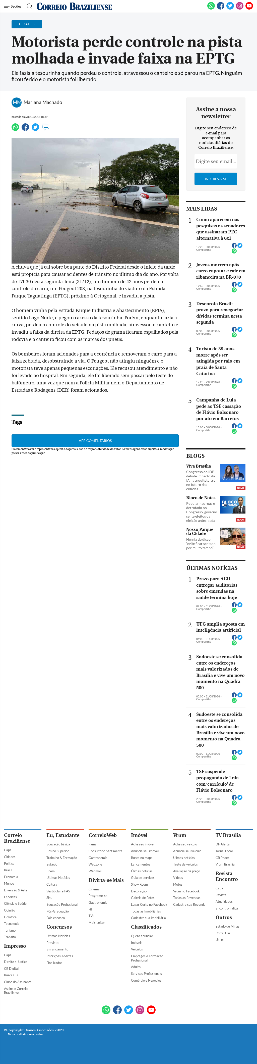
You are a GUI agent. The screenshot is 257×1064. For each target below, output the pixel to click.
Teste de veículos (185, 864)
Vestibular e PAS (58, 891)
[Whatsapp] (15, 129)
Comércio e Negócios (146, 980)
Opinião (9, 910)
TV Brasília (228, 835)
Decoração (139, 891)
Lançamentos (140, 864)
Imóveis (136, 943)
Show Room (139, 884)
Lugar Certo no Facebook (149, 904)
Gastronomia (98, 858)
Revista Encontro (227, 876)
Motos (177, 884)
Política (9, 864)
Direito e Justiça (15, 962)
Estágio (51, 864)
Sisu (49, 898)
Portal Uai (223, 933)
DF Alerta (223, 844)
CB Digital (11, 969)
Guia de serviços (143, 878)
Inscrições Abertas (59, 956)
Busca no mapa (142, 858)
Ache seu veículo (185, 844)
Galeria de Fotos (143, 898)
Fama (93, 844)
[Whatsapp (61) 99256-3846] (211, 9)
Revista (221, 895)
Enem (50, 871)
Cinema (94, 889)
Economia (11, 877)
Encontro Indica (227, 908)
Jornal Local (224, 851)
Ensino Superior (57, 851)
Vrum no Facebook (186, 891)
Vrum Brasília (225, 864)
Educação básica (58, 844)
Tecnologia (11, 924)
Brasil (8, 870)
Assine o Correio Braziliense (16, 991)
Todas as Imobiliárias (146, 911)
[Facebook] (220, 9)
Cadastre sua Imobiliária (148, 918)
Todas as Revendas (187, 898)
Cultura (51, 884)
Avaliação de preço (186, 871)
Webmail (95, 871)
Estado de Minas (227, 926)
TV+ (92, 916)
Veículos (137, 949)
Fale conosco (55, 918)
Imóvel (139, 835)
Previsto (52, 943)
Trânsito (10, 937)
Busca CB (11, 975)
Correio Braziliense (17, 838)
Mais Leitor (97, 923)
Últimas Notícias (58, 878)
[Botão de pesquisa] (28, 6)
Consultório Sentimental (106, 851)
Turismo (10, 930)
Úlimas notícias (142, 871)
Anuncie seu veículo (187, 851)
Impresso (15, 946)
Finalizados (54, 963)
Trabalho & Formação (61, 858)
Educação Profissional (62, 904)
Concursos (59, 927)
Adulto (136, 967)
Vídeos (178, 878)
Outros (224, 917)
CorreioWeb (103, 835)
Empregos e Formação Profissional (147, 958)
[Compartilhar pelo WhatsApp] (234, 252)
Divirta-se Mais (106, 880)
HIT (91, 909)
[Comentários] (45, 129)
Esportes (10, 897)
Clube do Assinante (18, 982)
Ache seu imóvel (142, 844)
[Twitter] (35, 129)
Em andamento (57, 949)
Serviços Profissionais (146, 974)
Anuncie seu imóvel (145, 851)
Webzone (95, 864)
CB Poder (222, 858)
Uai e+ (220, 940)
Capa (8, 850)
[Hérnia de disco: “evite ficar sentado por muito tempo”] (232, 537)
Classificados (146, 927)
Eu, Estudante (62, 835)
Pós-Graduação (57, 911)
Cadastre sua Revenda (189, 904)
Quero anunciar (142, 936)
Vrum (179, 835)
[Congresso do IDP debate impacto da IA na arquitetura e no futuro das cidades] (232, 473)
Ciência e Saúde (15, 903)
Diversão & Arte (15, 890)
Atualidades (224, 901)
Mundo (9, 883)
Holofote (10, 917)
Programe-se (98, 896)
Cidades (10, 857)
